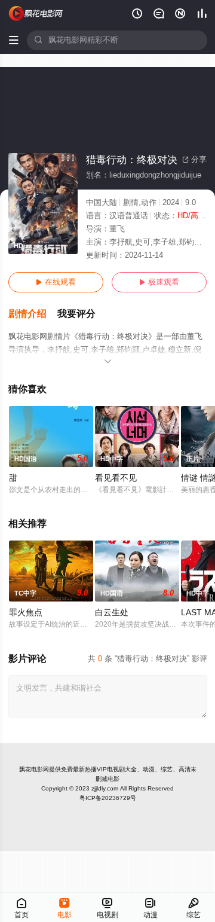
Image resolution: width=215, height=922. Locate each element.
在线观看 (56, 282)
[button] (32, 314)
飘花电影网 (34, 769)
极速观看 (159, 282)
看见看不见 (116, 478)
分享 (194, 159)
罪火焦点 (25, 612)
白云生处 (111, 612)
